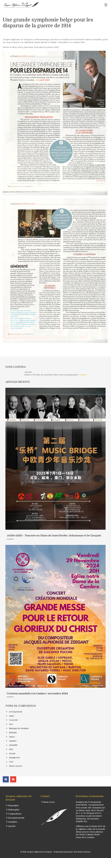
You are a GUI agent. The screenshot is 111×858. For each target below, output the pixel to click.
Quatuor (13, 741)
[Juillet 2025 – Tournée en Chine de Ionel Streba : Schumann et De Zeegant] (55, 465)
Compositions (15, 814)
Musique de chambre (19, 728)
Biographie (13, 805)
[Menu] (105, 5)
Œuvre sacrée (15, 766)
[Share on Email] (13, 779)
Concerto (13, 720)
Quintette (13, 745)
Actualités (12, 822)
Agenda (11, 826)
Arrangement (15, 712)
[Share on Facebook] (6, 779)
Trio (11, 762)
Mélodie (13, 733)
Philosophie (13, 810)
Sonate (12, 753)
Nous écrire (49, 802)
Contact (82, 375)
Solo (11, 749)
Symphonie (14, 757)
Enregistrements (16, 818)
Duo (11, 724)
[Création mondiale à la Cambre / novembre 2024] (55, 622)
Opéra (12, 737)
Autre (11, 716)
